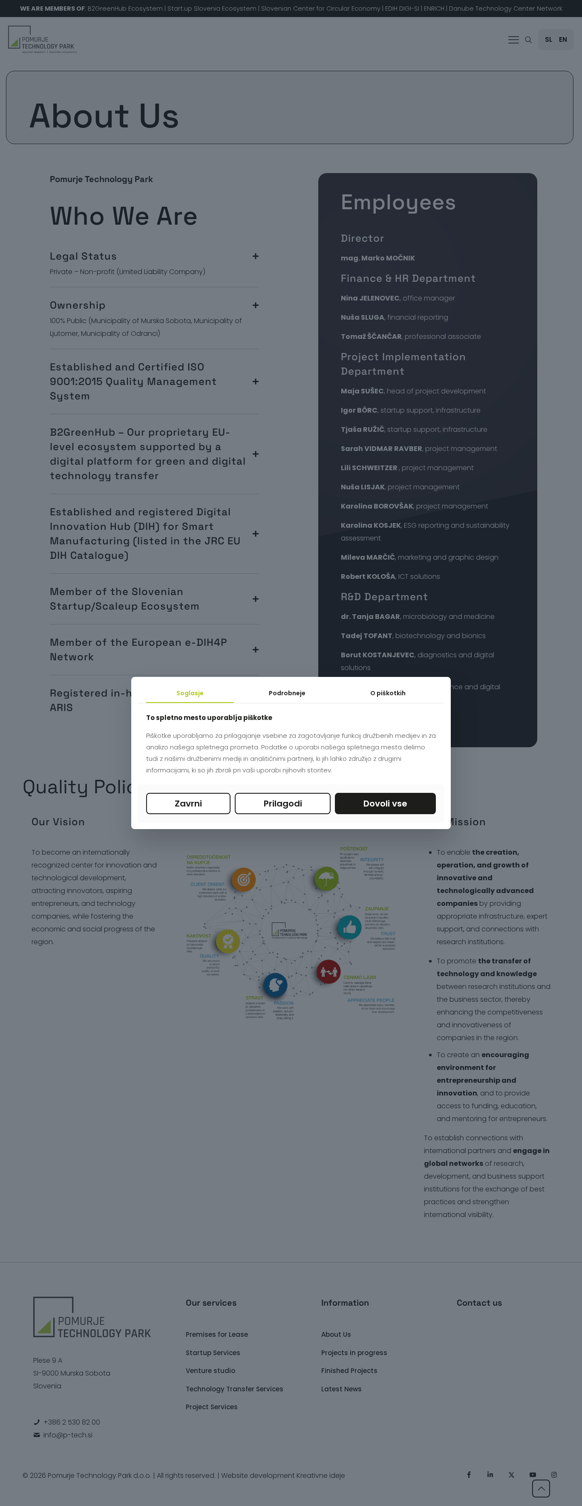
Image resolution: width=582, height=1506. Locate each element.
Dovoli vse (385, 803)
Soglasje (190, 693)
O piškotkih (388, 693)
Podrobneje (287, 693)
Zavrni (188, 803)
